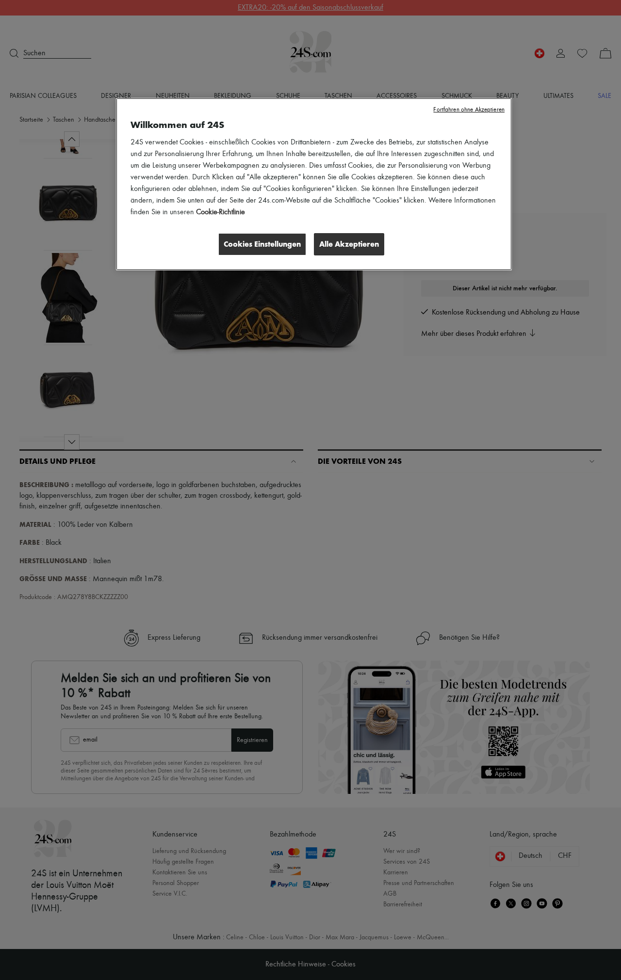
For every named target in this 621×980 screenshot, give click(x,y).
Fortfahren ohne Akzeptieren (469, 110)
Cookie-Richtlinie (220, 212)
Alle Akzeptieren (349, 244)
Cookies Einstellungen (262, 244)
